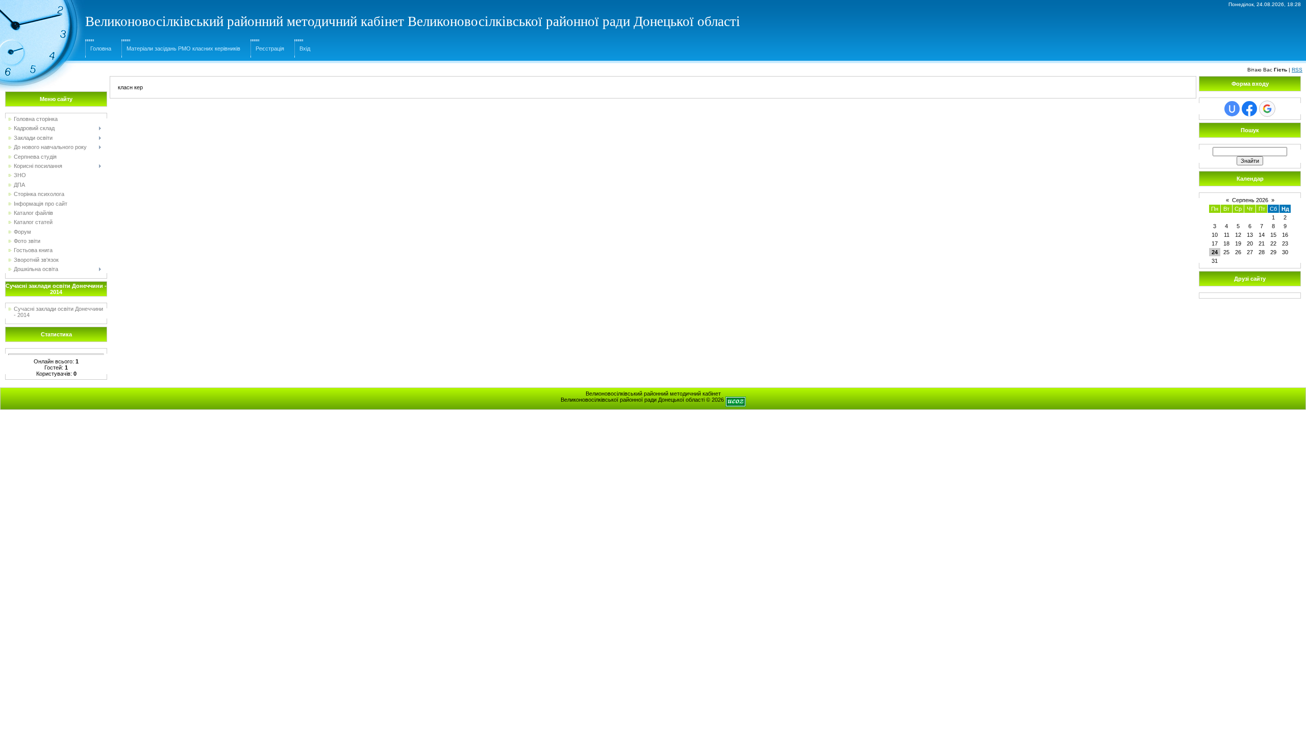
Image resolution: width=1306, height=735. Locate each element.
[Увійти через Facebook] (1249, 108)
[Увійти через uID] (1232, 108)
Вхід (304, 48)
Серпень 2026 (1250, 200)
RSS (1297, 69)
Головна (100, 48)
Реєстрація (270, 48)
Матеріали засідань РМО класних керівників (183, 48)
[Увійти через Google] (1267, 109)
